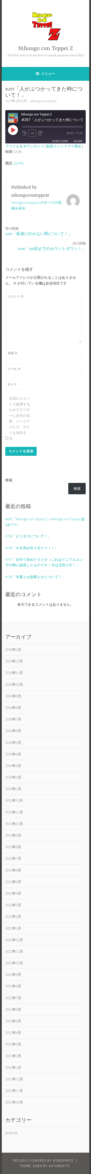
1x (32, 133)
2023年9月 (13, 835)
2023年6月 (13, 870)
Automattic (59, 1166)
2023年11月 (14, 812)
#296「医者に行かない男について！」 (38, 231)
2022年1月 (13, 1067)
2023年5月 (13, 881)
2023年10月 (14, 823)
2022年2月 (13, 1056)
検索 (8, 480)
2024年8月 (13, 707)
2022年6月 (13, 1009)
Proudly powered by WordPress (43, 1160)
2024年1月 (13, 789)
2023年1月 (13, 928)
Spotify (19, 163)
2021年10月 (14, 1102)
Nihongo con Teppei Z (45, 48)
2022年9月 (13, 974)
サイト (12, 384)
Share (78, 141)
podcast (11, 1132)
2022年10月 (14, 963)
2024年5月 (13, 742)
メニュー (48, 73)
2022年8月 (13, 986)
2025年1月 (13, 649)
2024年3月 (13, 765)
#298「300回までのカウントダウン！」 (52, 246)
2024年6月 (13, 730)
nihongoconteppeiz (43, 101)
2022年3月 (13, 1044)
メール (14, 369)
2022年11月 (14, 951)
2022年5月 (13, 1021)
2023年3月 (13, 905)
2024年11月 (14, 672)
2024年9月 (13, 696)
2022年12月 (14, 940)
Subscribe (60, 141)
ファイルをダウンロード (24, 146)
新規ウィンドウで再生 (64, 146)
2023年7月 (13, 858)
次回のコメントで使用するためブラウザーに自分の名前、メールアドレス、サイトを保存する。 (19, 418)
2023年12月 (14, 800)
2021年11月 (14, 1090)
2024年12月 (14, 661)
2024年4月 (13, 754)
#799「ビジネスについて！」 (28, 536)
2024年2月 (13, 777)
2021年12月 (14, 1079)
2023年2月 (13, 916)
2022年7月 (13, 998)
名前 (13, 353)
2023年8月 (13, 847)
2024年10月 (14, 684)
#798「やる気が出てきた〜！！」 (31, 548)
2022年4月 (13, 1032)
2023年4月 (13, 893)
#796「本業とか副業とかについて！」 (35, 577)
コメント (16, 296)
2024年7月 (13, 719)
